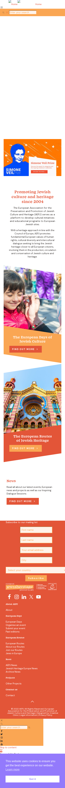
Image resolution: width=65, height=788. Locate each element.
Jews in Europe (14, 653)
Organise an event (16, 625)
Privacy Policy (45, 715)
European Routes (15, 643)
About (9, 609)
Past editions (13, 631)
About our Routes (15, 646)
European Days (14, 621)
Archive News (13, 671)
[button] (1, 750)
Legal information (28, 715)
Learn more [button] (13, 769)
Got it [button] (32, 779)
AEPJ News (11, 665)
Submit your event (15, 628)
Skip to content (8, 747)
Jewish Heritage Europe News (22, 668)
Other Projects (13, 683)
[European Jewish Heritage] (32, 4)
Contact (10, 695)
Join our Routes (14, 650)
